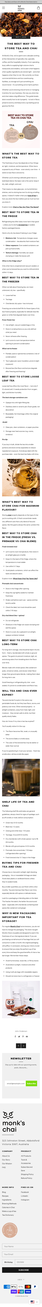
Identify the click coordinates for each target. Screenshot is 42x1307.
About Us (6, 1156)
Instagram (25, 1200)
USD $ (20, 1280)
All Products (26, 1156)
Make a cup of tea (9, 1211)
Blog (4, 1192)
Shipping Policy (27, 1174)
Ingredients (6, 1200)
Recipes (5, 1196)
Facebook (25, 1192)
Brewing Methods (9, 1203)
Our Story (6, 1160)
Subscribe (31, 1083)
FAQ (4, 1167)
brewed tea (23, 225)
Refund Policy (26, 1178)
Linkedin (24, 1196)
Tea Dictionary (8, 1215)
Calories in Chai (8, 1207)
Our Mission (7, 1163)
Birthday (8, 1262)
